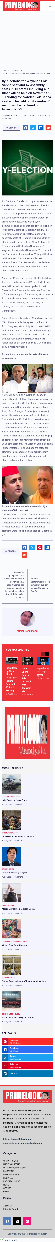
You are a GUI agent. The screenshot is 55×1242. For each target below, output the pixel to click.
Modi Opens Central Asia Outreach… (19, 836)
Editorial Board (10, 1209)
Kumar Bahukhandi (12, 115)
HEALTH (7, 1184)
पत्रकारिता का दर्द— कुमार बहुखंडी (43, 671)
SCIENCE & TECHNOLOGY (11, 1014)
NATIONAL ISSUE (8, 905)
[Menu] (50, 6)
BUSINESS (5, 978)
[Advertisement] (27, 40)
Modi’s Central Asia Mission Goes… (18, 909)
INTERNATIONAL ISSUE (32, 658)
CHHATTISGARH (8, 942)
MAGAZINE (8, 1171)
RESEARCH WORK (12, 1174)
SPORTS (7, 1188)
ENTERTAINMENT (11, 1181)
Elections (15, 71)
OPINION (5, 869)
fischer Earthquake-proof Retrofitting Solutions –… (25, 981)
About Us (7, 1205)
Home (4, 71)
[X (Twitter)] (17, 1221)
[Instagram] (27, 1221)
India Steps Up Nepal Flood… (15, 800)
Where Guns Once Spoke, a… (15, 945)
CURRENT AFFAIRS (8, 797)
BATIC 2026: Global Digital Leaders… (19, 1017)
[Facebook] (7, 1221)
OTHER (12, 659)
